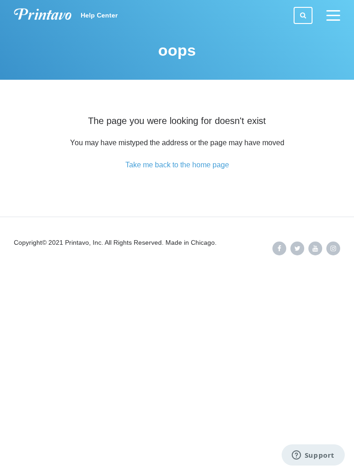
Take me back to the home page (177, 165)
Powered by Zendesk (315, 279)
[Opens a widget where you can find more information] (313, 455)
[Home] (42, 15)
